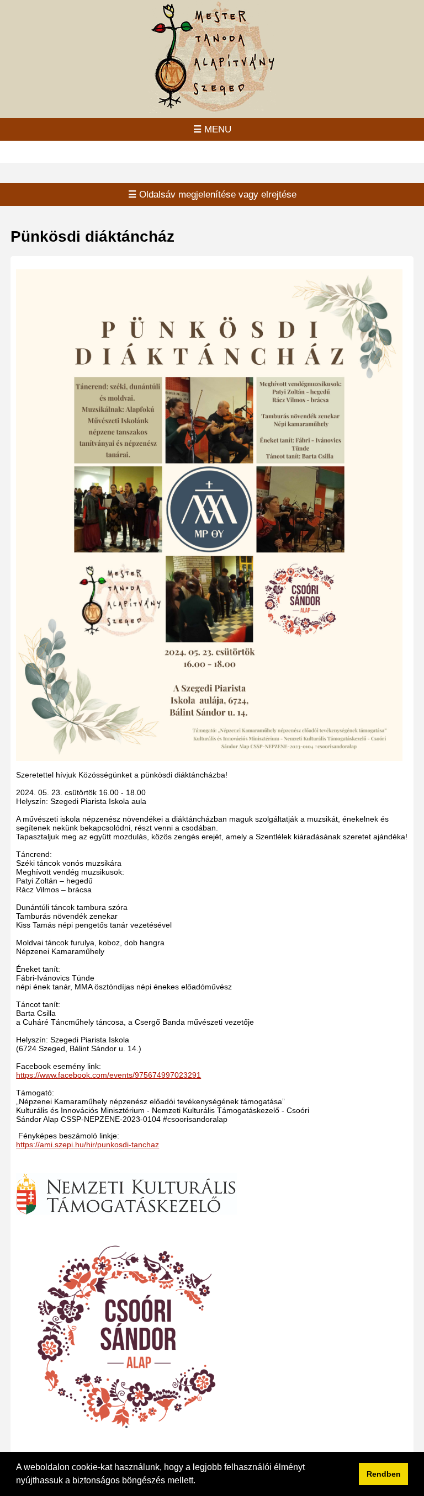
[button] (199, 1481)
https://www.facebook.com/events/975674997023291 (108, 1075)
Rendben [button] (384, 1474)
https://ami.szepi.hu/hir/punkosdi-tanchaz (87, 1144)
